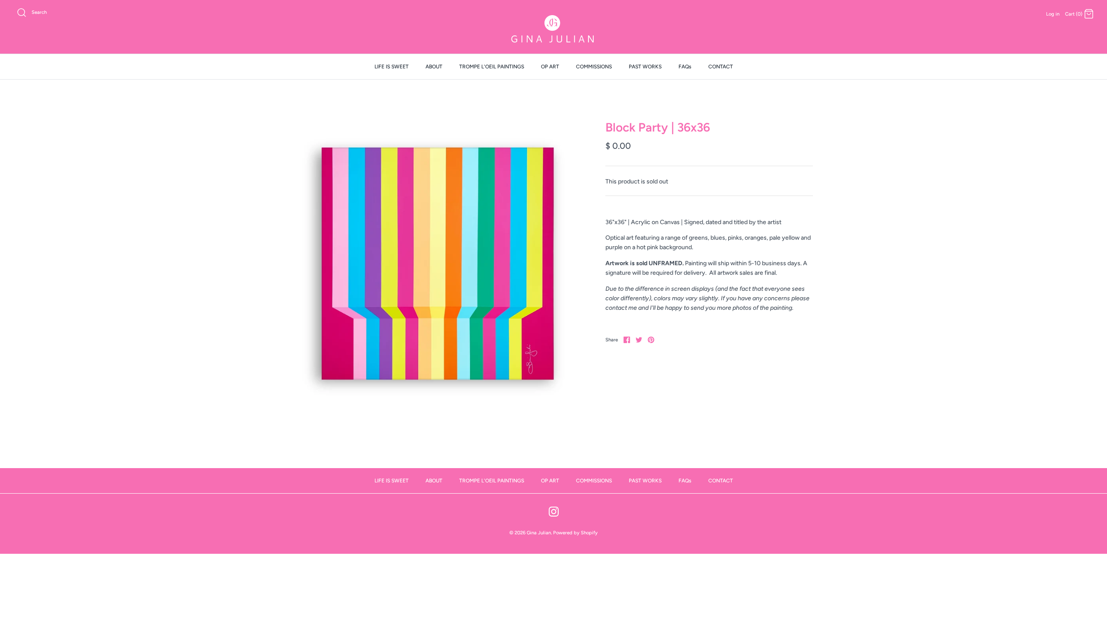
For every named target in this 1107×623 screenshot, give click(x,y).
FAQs (684, 67)
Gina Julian (539, 533)
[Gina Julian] (553, 30)
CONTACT (720, 67)
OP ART (550, 67)
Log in (1052, 14)
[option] (436, 263)
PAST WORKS (645, 67)
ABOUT (434, 67)
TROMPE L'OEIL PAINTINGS (491, 67)
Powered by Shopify (575, 533)
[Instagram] (554, 512)
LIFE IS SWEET (391, 67)
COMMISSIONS (594, 67)
